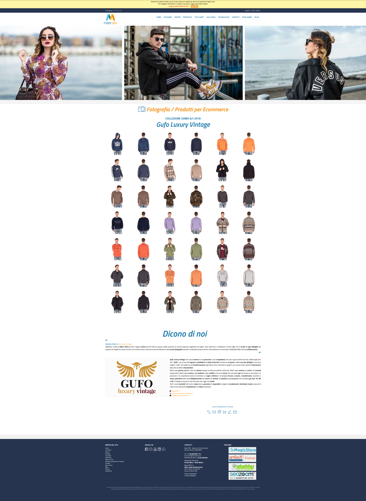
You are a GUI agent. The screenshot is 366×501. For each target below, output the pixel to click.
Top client (199, 17)
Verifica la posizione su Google (114, 461)
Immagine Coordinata (177, 489)
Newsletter (119, 489)
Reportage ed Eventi (209, 487)
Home (159, 17)
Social (169, 489)
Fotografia (159, 109)
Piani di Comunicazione (248, 489)
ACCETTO (194, 6)
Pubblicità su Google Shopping (224, 487)
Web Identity (238, 489)
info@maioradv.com (195, 456)
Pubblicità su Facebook (242, 487)
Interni (179, 487)
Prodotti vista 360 (198, 487)
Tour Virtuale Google (147, 487)
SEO (234, 487)
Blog (256, 17)
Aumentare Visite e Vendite (213, 489)
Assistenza (108, 471)
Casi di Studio (201, 489)
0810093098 (117, 10)
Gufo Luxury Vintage (183, 124)
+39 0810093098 (202, 458)
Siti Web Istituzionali (122, 487)
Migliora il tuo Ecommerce (227, 489)
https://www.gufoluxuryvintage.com (182, 393)
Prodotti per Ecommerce (201, 109)
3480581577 (175, 391)
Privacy (107, 469)
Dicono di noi (223, 17)
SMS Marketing (127, 489)
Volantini (137, 489)
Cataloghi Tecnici (162, 489)
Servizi (177, 17)
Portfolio (187, 17)
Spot (133, 489)
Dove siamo (247, 17)
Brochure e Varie (153, 489)
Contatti (236, 17)
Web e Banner (144, 489)
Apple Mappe (199, 462)
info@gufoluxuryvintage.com (180, 395)
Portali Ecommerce (111, 487)
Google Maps (188, 462)
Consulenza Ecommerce (190, 489)
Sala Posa (211, 17)
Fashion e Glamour (172, 487)
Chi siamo (168, 17)
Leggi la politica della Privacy (178, 6)
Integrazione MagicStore (134, 487)
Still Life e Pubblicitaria (187, 487)
